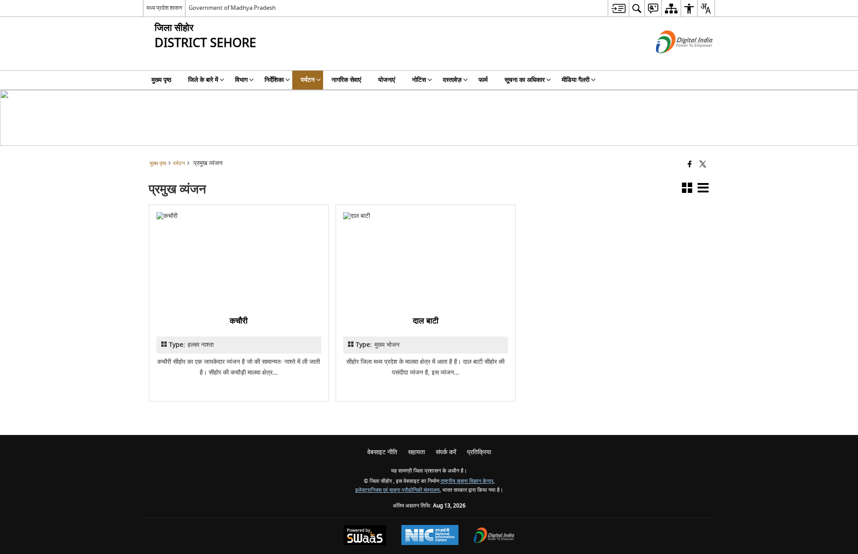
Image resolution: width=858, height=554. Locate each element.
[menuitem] (618, 8)
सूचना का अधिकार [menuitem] (525, 80)
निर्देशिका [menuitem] (274, 80)
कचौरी (239, 321)
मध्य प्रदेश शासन (164, 8)
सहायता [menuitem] (416, 452)
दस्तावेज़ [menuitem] (452, 80)
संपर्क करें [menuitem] (446, 452)
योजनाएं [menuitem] (386, 80)
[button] (687, 189)
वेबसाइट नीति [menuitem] (382, 452)
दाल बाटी (425, 321)
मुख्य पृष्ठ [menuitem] (161, 80)
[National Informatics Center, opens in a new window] (430, 536)
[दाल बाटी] (425, 259)
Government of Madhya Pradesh (232, 8)
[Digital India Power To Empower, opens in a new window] (494, 536)
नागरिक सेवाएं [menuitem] (346, 80)
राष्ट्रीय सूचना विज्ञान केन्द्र (467, 481)
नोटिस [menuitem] (419, 80)
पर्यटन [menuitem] (308, 80)
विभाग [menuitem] (241, 80)
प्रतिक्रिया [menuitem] (479, 452)
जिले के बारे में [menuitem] (203, 80)
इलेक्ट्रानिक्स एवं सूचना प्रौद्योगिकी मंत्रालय (397, 490)
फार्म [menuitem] (483, 80)
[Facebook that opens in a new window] (689, 165)
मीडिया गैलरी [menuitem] (575, 80)
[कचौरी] (238, 259)
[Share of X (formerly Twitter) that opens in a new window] (702, 165)
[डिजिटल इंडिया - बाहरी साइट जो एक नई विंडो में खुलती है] (673, 61)
